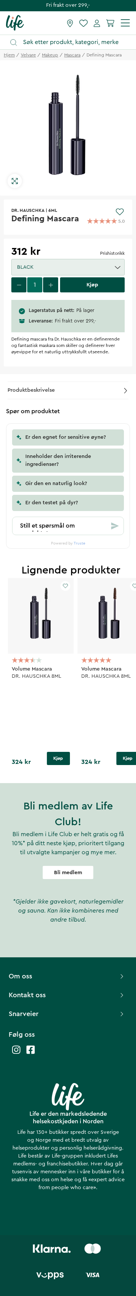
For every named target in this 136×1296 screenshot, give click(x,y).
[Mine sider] (97, 22)
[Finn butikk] (70, 22)
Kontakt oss (27, 995)
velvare (28, 55)
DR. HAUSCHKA (28, 210)
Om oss (20, 976)
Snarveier (24, 1013)
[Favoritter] (83, 22)
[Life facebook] (30, 1053)
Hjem (9, 55)
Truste (79, 543)
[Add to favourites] (120, 212)
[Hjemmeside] (15, 23)
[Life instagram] (16, 1053)
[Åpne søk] (71, 42)
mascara (72, 55)
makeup (50, 55)
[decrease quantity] (18, 284)
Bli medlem (68, 872)
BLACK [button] (25, 267)
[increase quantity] (50, 284)
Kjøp (58, 758)
